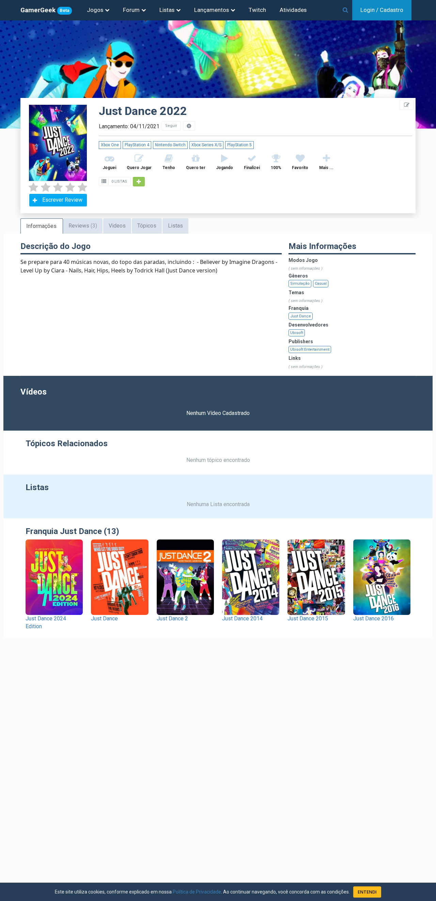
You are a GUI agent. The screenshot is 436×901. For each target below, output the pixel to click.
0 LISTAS (118, 181)
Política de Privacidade (197, 892)
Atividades (293, 9)
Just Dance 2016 (373, 618)
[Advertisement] (395, 153)
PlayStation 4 (137, 145)
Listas (166, 9)
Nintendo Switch (170, 145)
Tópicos (146, 225)
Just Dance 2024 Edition (46, 622)
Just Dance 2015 (307, 618)
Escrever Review (62, 200)
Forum (131, 9)
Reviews (82, 225)
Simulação (300, 283)
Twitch (257, 9)
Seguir (171, 125)
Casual (321, 283)
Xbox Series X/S (206, 145)
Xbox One (110, 145)
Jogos (95, 9)
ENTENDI (367, 892)
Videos (117, 225)
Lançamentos (211, 9)
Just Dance (300, 316)
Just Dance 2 (172, 618)
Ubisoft (296, 333)
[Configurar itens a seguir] (189, 126)
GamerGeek (44, 10)
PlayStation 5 (239, 145)
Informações (41, 226)
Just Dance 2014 (242, 618)
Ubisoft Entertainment (309, 349)
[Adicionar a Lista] (139, 181)
